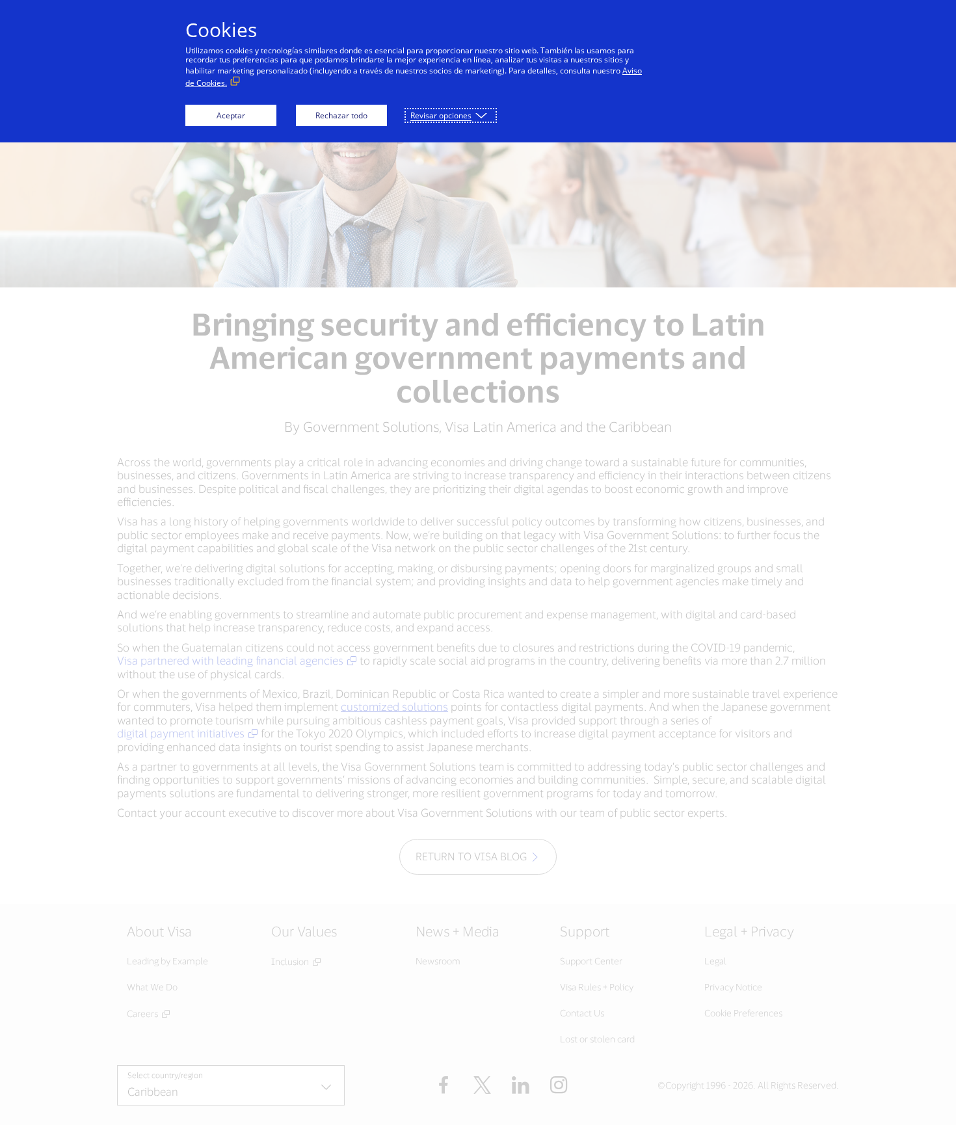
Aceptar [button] (231, 115)
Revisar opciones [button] (440, 115)
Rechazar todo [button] (341, 115)
